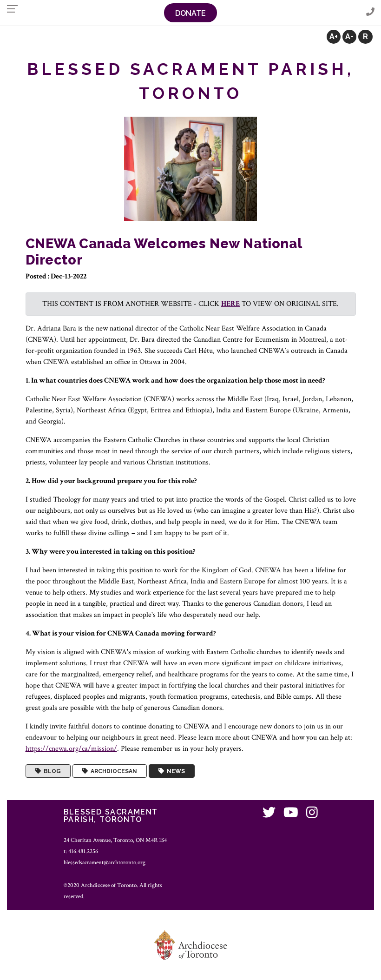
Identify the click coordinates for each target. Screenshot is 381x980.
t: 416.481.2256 (81, 851)
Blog (51, 771)
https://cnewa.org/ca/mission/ (71, 749)
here (230, 304)
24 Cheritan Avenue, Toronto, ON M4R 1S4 (115, 840)
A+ (333, 36)
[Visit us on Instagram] (312, 813)
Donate (190, 13)
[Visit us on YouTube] (290, 813)
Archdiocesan (112, 771)
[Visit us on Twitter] (269, 813)
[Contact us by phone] (370, 12)
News (174, 771)
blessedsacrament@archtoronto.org (104, 862)
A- (349, 36)
